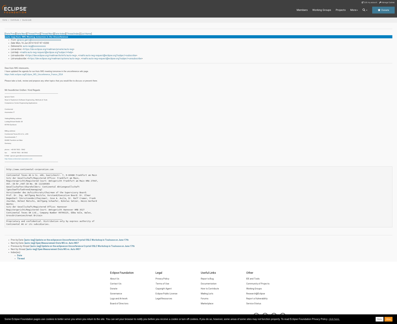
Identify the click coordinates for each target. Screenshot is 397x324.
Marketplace (207, 303)
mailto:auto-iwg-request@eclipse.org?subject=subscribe (107, 55)
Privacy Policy (162, 278)
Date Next (21, 33)
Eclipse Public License (166, 293)
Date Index (60, 33)
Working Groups (321, 9)
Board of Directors (119, 303)
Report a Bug (207, 278)
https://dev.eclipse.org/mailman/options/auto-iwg (53, 58)
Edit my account (370, 2)
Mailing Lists (207, 293)
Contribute (14, 20)
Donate (385, 10)
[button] (365, 10)
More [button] (353, 9)
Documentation (208, 283)
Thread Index (72, 33)
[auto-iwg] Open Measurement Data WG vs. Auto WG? (52, 243)
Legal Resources (164, 298)
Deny (379, 319)
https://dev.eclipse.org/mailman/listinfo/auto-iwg (51, 55)
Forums (204, 298)
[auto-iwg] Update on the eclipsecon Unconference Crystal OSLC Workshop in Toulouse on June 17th (76, 240)
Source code (26, 20)
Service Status (253, 303)
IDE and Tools (253, 278)
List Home (86, 33)
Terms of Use (162, 283)
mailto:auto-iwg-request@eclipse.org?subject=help (46, 52)
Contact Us (115, 283)
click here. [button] (334, 319)
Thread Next (47, 33)
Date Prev (10, 33)
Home (4, 20)
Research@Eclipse (255, 293)
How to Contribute (210, 288)
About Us (114, 278)
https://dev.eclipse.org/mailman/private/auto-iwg (48, 49)
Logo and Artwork (118, 298)
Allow (388, 319)
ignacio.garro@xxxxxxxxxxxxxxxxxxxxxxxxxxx (39, 40)
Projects (341, 9)
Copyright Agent (164, 288)
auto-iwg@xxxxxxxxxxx (34, 46)
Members (302, 9)
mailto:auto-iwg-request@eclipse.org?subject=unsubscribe (112, 58)
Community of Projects (258, 283)
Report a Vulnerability (257, 298)
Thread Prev (33, 33)
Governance (116, 293)
